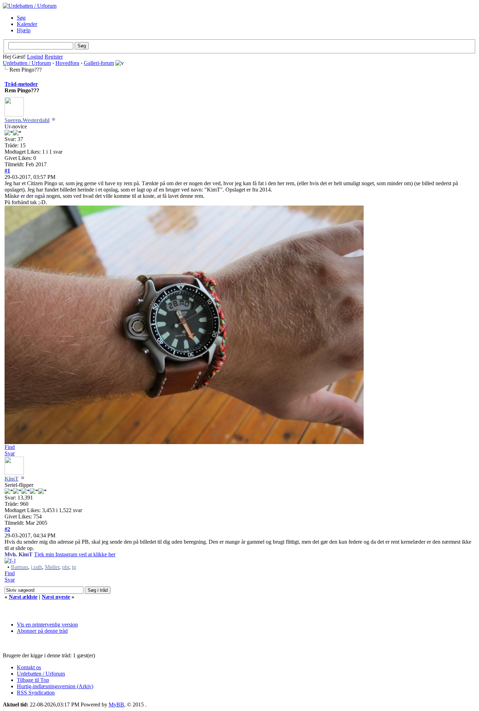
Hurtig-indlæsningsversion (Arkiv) (55, 686)
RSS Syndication (36, 693)
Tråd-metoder (21, 84)
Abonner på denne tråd (42, 631)
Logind (35, 57)
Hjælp (24, 30)
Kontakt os (29, 667)
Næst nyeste (56, 597)
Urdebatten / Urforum (27, 63)
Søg (21, 18)
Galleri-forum (99, 63)
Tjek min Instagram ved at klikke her (74, 554)
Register (54, 57)
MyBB (116, 704)
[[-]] (10, 561)
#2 (7, 529)
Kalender (27, 24)
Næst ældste (23, 597)
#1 (7, 171)
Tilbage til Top (33, 680)
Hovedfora (67, 63)
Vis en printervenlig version (47, 625)
